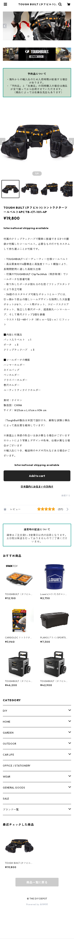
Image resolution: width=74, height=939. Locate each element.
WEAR (6, 776)
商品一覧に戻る (37, 882)
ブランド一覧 (11, 809)
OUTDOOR (9, 743)
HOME (6, 721)
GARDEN (8, 732)
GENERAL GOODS (14, 787)
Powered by (33, 904)
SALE (6, 798)
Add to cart (37, 476)
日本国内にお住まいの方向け (37, 486)
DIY (5, 710)
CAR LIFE (8, 754)
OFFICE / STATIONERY (17, 765)
